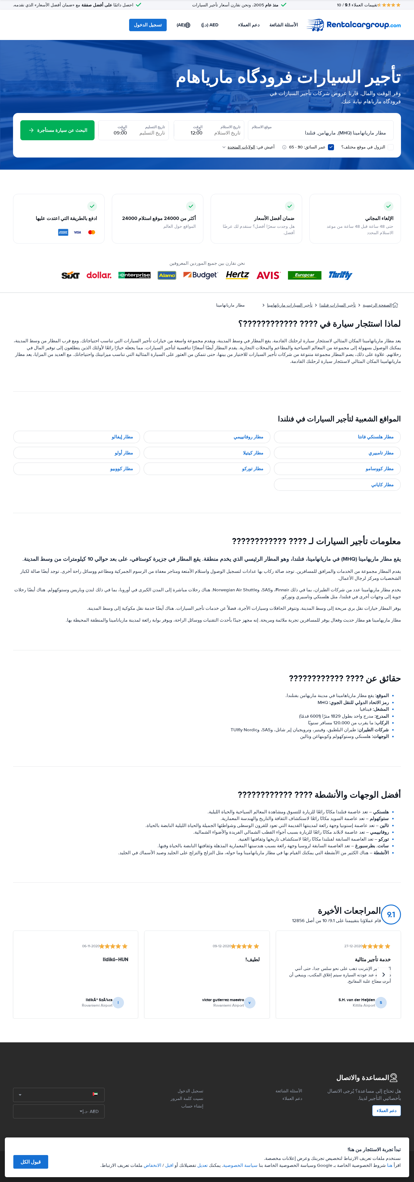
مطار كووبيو (121, 468)
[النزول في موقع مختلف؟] (391, 147)
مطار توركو (252, 468)
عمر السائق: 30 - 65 (307, 147)
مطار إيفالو (122, 436)
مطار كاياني (382, 484)
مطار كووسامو (380, 468)
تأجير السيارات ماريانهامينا (289, 305)
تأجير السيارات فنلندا (337, 305)
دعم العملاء (249, 25)
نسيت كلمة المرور (187, 1098)
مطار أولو (124, 453)
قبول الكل (31, 1161)
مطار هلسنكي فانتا (376, 436)
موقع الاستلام (262, 127)
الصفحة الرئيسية (377, 305)
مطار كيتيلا (253, 453)
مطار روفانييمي (248, 436)
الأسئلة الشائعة (283, 25)
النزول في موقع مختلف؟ (363, 147)
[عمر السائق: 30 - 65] (331, 147)
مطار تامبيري (381, 453)
